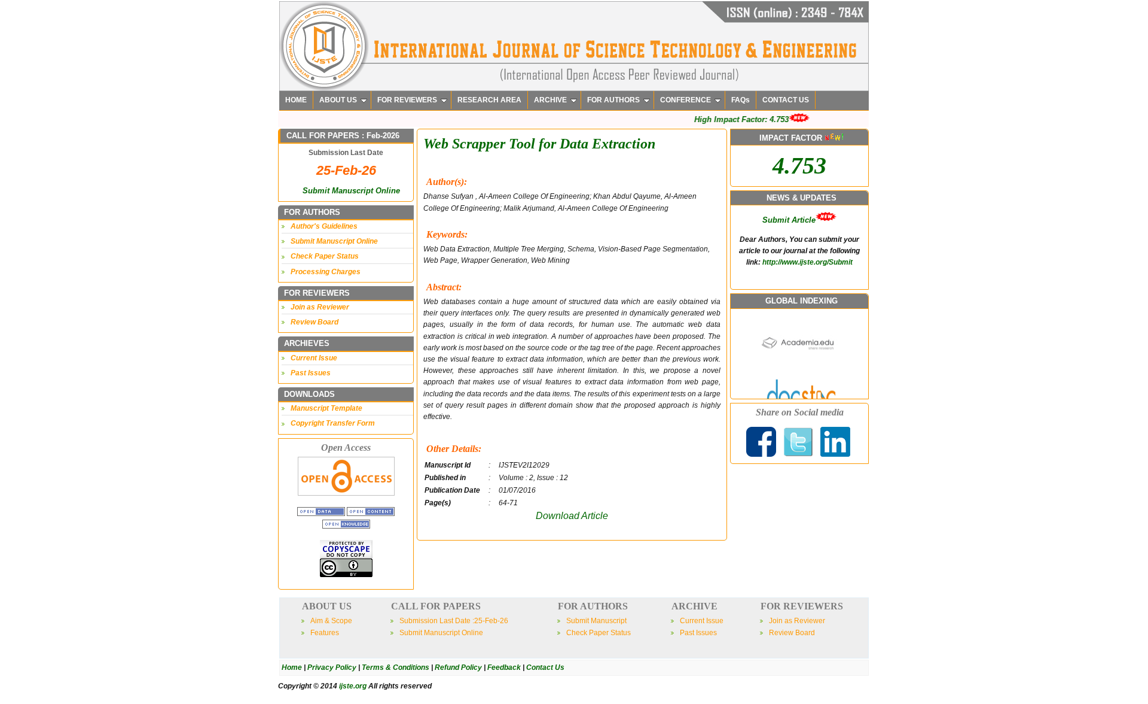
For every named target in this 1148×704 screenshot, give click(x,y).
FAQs (740, 100)
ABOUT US (338, 100)
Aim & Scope (331, 621)
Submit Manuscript (596, 621)
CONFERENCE (685, 100)
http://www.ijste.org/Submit (807, 224)
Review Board (314, 322)
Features (324, 633)
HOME (296, 100)
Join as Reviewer (320, 307)
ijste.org (353, 686)
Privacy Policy (331, 667)
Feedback (504, 667)
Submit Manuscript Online (351, 190)
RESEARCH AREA (489, 100)
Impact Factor (789, 266)
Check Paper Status (325, 256)
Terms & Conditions (395, 667)
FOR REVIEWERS (407, 100)
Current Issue (314, 358)
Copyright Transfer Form (333, 423)
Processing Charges (326, 272)
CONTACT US (785, 100)
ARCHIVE (550, 100)
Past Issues (311, 373)
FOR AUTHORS (613, 100)
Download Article (572, 516)
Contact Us (545, 667)
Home (292, 667)
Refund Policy (458, 667)
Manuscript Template (326, 408)
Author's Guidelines (324, 226)
